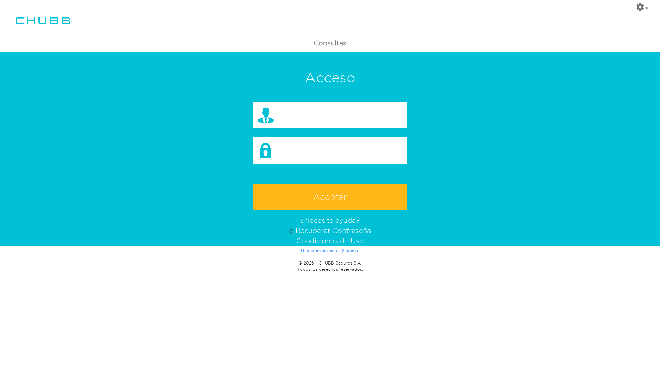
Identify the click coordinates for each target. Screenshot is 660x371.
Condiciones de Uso (330, 241)
